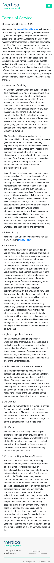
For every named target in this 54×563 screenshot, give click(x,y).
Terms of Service (37, 551)
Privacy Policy (24, 240)
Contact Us (43, 553)
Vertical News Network (27, 29)
